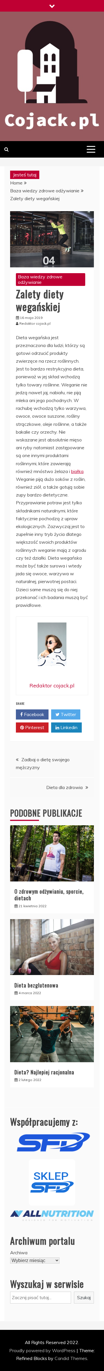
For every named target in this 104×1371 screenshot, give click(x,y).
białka (77, 471)
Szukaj (84, 1297)
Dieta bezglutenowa (36, 985)
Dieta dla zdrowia (64, 787)
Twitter (68, 714)
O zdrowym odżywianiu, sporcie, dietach (49, 895)
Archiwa (18, 1252)
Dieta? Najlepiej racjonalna (44, 1072)
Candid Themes (71, 1358)
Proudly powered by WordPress (43, 1350)
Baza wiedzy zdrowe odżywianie (40, 279)
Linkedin (68, 727)
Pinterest (34, 727)
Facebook (33, 714)
